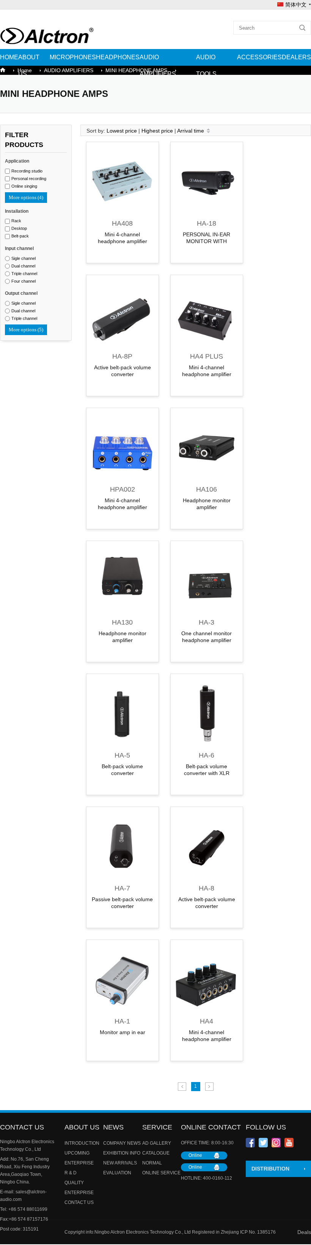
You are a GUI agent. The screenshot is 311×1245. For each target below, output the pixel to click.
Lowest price (122, 131)
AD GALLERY (156, 1143)
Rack (16, 220)
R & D (70, 1172)
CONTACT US (79, 1202)
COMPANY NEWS (122, 1143)
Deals (304, 1232)
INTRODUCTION (81, 1143)
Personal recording (28, 178)
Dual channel (23, 266)
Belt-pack (20, 236)
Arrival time (190, 131)
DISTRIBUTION (270, 1169)
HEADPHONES (118, 57)
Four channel (23, 281)
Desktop (19, 228)
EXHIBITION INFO (121, 1153)
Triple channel (24, 273)
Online (195, 1155)
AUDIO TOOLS (206, 65)
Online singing (24, 186)
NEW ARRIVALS (120, 1163)
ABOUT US (28, 65)
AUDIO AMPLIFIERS (158, 65)
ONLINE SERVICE (161, 1172)
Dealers (296, 57)
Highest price (157, 131)
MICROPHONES (73, 57)
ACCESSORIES (259, 57)
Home (9, 57)
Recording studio (26, 171)
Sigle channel (23, 258)
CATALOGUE (156, 1153)
